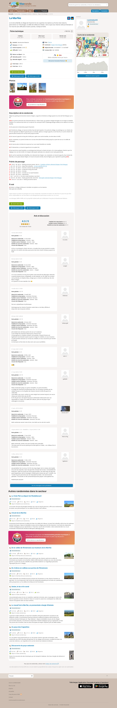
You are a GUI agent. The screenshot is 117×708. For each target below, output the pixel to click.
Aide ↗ (31, 11)
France (50, 42)
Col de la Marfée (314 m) (40, 166)
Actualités (11, 691)
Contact (11, 697)
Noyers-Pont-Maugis (56, 45)
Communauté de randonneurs (17, 700)
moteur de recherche (51, 663)
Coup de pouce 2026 (14, 694)
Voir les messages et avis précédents (41, 485)
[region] (92, 47)
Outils (11, 11)
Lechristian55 (92, 20)
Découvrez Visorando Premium (56, 61)
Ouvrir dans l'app (18, 72)
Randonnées (21, 11)
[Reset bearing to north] (106, 45)
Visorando (10, 14)
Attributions (79, 56)
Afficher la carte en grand (92, 76)
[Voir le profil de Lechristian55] (81, 24)
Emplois (11, 688)
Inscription (95, 11)
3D (103, 55)
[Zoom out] (106, 42)
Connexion (104, 11)
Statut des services (53, 705)
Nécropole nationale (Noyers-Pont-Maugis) (50, 178)
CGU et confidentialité (14, 682)
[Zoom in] (106, 39)
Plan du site (12, 685)
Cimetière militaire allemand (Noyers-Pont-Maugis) (53, 164)
